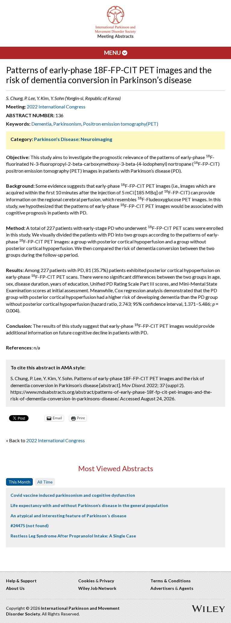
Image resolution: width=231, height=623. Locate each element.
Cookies (86, 580)
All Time (45, 481)
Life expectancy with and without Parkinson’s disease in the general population (89, 505)
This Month (19, 481)
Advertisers (162, 588)
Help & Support (21, 580)
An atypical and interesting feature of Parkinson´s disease (68, 515)
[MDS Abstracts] (115, 37)
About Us (15, 588)
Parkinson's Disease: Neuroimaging (73, 139)
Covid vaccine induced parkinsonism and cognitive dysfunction (73, 495)
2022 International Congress (56, 106)
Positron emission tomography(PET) (120, 124)
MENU (113, 52)
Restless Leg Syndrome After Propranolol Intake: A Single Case (73, 535)
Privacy (107, 580)
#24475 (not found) (30, 525)
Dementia (41, 124)
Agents (186, 588)
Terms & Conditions (170, 580)
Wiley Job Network (97, 588)
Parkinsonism (67, 124)
